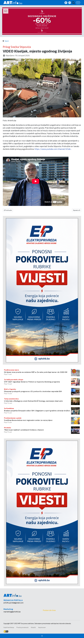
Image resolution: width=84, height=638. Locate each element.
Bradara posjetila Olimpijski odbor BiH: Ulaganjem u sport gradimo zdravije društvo (37, 410)
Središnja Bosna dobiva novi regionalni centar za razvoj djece (28, 420)
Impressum (42, 627)
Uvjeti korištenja (9, 627)
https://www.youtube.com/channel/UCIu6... (53, 149)
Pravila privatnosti (22, 627)
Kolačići (33, 627)
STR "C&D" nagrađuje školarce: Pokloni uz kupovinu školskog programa (32, 382)
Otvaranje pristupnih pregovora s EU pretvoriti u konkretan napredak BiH (33, 391)
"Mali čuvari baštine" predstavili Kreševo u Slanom (24, 430)
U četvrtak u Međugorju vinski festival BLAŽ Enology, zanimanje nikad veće (33, 401)
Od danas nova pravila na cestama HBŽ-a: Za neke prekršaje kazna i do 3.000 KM (35, 372)
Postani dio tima (49, 610)
